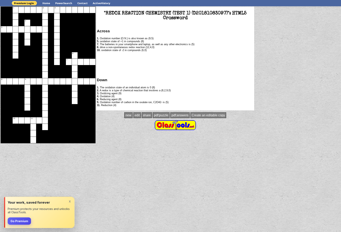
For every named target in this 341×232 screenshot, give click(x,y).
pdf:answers (179, 115)
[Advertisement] (175, 64)
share (147, 115)
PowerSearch (63, 3)
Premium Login (24, 3)
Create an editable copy (208, 115)
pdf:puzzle (161, 115)
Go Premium (19, 221)
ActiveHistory (101, 3)
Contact (82, 3)
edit (137, 115)
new (128, 115)
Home (46, 3)
